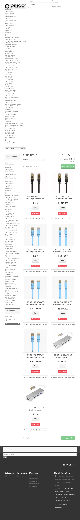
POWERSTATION (10, 134)
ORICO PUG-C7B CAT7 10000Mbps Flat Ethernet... (35, 250)
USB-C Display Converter (12, 92)
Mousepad (8, 121)
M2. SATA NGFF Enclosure (12, 43)
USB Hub (7, 18)
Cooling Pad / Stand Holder (12, 62)
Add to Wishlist (30, 219)
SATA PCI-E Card (10, 55)
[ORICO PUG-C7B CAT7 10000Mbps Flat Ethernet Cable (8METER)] (35, 287)
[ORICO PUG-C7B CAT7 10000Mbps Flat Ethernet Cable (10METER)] (63, 287)
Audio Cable (8, 83)
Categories (55, 2)
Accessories (8, 22)
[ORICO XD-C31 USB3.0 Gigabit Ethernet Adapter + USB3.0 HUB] (63, 340)
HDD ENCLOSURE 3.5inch (12, 39)
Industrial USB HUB (10, 100)
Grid (71, 161)
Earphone (7, 113)
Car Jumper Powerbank (11, 111)
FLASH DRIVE (9, 135)
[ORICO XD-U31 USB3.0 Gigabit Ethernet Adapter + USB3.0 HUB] (35, 393)
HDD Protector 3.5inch (11, 60)
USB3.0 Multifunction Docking (13, 106)
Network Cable (9, 86)
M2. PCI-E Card (9, 53)
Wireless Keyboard (10, 16)
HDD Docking (8, 23)
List (74, 161)
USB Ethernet (9, 79)
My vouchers (33, 486)
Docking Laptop (9, 36)
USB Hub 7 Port (9, 95)
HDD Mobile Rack (10, 51)
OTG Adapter (8, 72)
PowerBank (8, 9)
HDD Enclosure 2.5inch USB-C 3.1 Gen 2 (16, 41)
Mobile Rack (8, 30)
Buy (6, 139)
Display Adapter (56, 6)
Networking (8, 32)
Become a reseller (10, 137)
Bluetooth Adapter (10, 118)
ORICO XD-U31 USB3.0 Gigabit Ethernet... (35, 409)
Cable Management (10, 120)
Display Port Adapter (10, 90)
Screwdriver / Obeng (10, 127)
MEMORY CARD (10, 130)
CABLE (30, 8)
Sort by (25, 159)
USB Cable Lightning (11, 67)
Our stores (11, 311)
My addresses (33, 481)
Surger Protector (9, 13)
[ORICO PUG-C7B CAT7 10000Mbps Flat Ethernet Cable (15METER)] (35, 340)
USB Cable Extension (11, 69)
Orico (53, 4)
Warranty (7, 141)
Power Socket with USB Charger (14, 123)
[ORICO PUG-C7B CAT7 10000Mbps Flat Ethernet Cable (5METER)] (63, 235)
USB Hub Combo (10, 99)
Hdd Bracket (8, 48)
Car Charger (8, 74)
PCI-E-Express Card (10, 20)
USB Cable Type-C (10, 65)
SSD (6, 34)
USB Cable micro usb (11, 64)
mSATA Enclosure (10, 46)
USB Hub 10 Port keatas (12, 97)
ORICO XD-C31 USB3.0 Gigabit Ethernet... (63, 356)
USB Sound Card (10, 128)
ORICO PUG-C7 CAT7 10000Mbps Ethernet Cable (35, 198)
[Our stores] (12, 316)
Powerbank (8, 109)
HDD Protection (9, 29)
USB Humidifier (9, 81)
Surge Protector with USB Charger (14, 125)
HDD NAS (8, 27)
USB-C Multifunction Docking (13, 104)
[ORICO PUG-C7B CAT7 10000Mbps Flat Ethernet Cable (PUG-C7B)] (35, 235)
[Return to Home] (7, 149)
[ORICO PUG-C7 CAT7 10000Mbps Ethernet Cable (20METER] (63, 182)
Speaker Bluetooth (10, 116)
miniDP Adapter (9, 88)
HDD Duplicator (9, 11)
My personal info (34, 483)
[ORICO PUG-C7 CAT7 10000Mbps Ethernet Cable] (35, 182)
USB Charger (8, 15)
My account (34, 473)
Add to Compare (42, 219)
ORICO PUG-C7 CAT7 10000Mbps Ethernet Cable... (62, 198)
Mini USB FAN (9, 107)
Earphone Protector (10, 114)
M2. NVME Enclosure (11, 44)
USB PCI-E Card (9, 57)
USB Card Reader (10, 78)
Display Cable (9, 85)
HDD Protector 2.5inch (11, 58)
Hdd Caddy (8, 50)
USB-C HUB (8, 102)
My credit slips (33, 478)
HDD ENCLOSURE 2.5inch (12, 37)
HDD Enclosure (9, 25)
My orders (32, 476)
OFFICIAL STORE (10, 142)
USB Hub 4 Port (9, 93)
